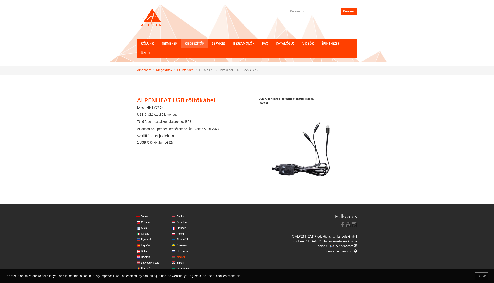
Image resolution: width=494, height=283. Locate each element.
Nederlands (183, 222)
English (181, 216)
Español (145, 245)
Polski (180, 233)
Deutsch (145, 216)
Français (181, 228)
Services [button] (219, 43)
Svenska (182, 245)
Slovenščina (183, 239)
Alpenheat (144, 70)
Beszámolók (243, 43)
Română (145, 268)
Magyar (181, 256)
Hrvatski (145, 256)
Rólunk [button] (147, 43)
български (183, 268)
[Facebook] (342, 224)
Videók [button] (308, 43)
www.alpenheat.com (339, 251)
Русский (146, 239)
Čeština (145, 222)
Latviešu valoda (150, 262)
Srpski (180, 262)
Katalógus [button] (285, 43)
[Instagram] (354, 224)
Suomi (144, 228)
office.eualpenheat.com (336, 246)
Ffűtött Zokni (185, 70)
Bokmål (145, 251)
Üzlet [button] (145, 53)
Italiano (145, 233)
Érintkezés (330, 43)
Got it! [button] (482, 276)
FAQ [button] (265, 43)
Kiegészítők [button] (194, 43)
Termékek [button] (169, 43)
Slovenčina (183, 251)
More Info (234, 276)
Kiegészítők (164, 70)
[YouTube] (348, 224)
